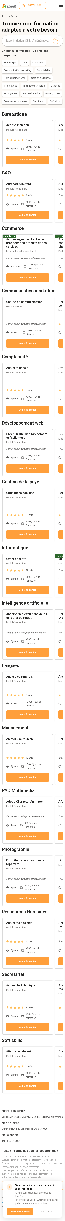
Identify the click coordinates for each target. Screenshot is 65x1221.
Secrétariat (38, 101)
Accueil (5, 16)
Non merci (46, 1211)
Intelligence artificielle (34, 85)
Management (11, 93)
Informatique (10, 85)
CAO (24, 62)
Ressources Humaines (15, 101)
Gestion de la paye (41, 78)
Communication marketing (17, 70)
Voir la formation (27, 159)
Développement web (14, 78)
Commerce (38, 62)
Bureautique (10, 62)
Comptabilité (43, 70)
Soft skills (55, 101)
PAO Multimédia (31, 93)
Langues (55, 85)
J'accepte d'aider (20, 1211)
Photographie (53, 93)
